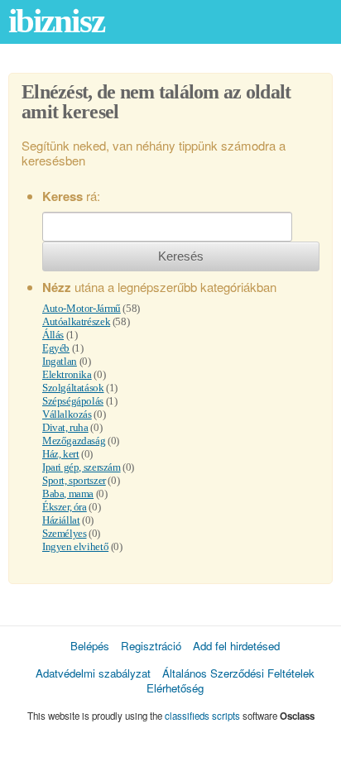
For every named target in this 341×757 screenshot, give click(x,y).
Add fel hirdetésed (236, 646)
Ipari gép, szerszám (81, 467)
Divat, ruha (65, 427)
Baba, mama (68, 493)
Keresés (181, 256)
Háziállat (61, 520)
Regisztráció (151, 646)
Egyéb (56, 348)
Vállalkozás (67, 414)
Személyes (64, 533)
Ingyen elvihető (75, 546)
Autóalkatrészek (76, 321)
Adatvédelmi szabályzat (93, 673)
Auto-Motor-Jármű (81, 308)
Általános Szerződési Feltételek (238, 673)
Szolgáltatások (73, 387)
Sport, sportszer (74, 480)
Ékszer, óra (64, 507)
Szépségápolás (72, 401)
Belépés (89, 646)
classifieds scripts (202, 715)
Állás (53, 334)
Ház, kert (60, 454)
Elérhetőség (175, 688)
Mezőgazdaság (73, 440)
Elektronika (67, 374)
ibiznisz (56, 21)
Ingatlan (59, 361)
